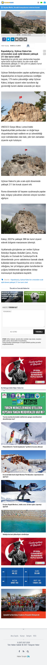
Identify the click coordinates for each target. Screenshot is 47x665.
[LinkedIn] (12, 39)
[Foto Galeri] (44, 2)
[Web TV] (41, 2)
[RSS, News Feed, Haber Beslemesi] (23, 651)
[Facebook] (4, 39)
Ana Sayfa (14, 636)
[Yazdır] (21, 39)
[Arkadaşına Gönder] (17, 39)
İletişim (28, 636)
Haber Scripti (21, 656)
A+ (44, 51)
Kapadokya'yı (15, 280)
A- (44, 54)
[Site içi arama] (28, 651)
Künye (22, 636)
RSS (34, 636)
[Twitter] (8, 39)
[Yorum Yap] (25, 39)
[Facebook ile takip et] (19, 651)
